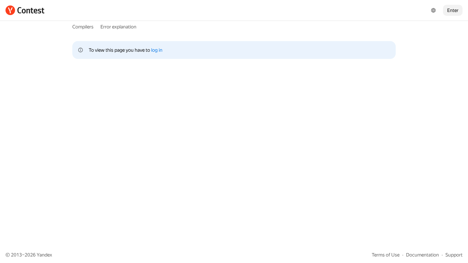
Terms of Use (385, 255)
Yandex (44, 255)
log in (156, 50)
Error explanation (118, 26)
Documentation (422, 255)
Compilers (83, 26)
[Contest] (25, 10)
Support (454, 255)
